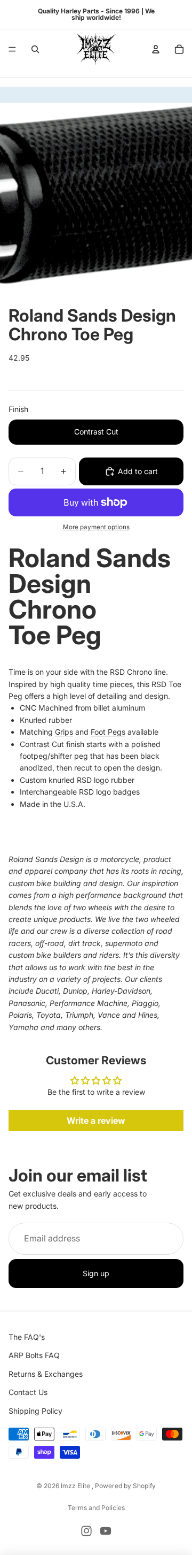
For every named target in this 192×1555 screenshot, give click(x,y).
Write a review (96, 1120)
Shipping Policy (35, 1410)
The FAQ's (27, 1336)
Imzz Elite (76, 1486)
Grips (64, 731)
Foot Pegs (108, 731)
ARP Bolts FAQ (34, 1355)
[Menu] (12, 49)
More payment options (96, 527)
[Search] (35, 49)
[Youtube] (105, 1530)
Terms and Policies (96, 1508)
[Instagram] (86, 1530)
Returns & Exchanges (46, 1373)
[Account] (155, 49)
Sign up (96, 1273)
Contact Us (28, 1392)
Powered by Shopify (125, 1486)
